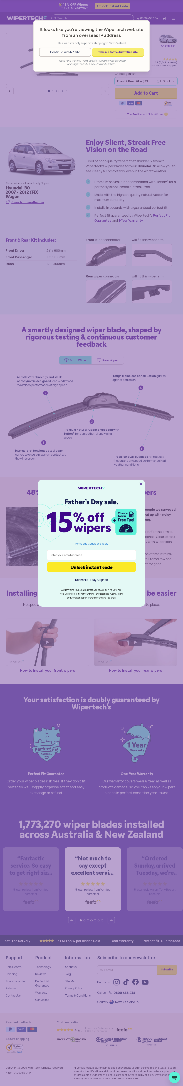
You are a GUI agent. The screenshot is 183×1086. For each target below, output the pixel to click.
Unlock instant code (91, 566)
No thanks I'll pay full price (91, 580)
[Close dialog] (141, 483)
